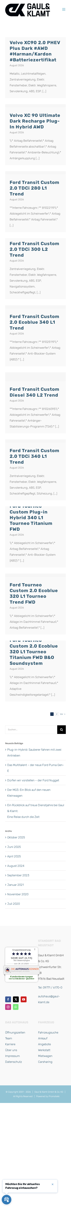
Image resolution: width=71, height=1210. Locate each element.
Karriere (10, 1044)
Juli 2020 (13, 903)
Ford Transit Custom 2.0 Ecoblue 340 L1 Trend (34, 322)
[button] (6, 1200)
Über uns (11, 1050)
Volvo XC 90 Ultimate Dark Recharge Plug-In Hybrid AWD (35, 121)
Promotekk (54, 1096)
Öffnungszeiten (15, 1032)
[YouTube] (24, 999)
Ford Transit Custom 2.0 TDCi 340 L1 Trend (34, 456)
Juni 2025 (14, 847)
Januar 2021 (15, 884)
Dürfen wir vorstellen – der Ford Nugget (33, 780)
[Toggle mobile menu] (64, 9)
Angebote (44, 1044)
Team (8, 1038)
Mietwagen (45, 1056)
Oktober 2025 (16, 837)
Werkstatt (44, 1050)
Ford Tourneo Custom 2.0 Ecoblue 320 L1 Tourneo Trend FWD (34, 593)
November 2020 (17, 894)
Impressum (12, 1056)
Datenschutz (13, 1061)
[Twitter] (16, 999)
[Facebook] (8, 999)
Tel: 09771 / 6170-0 (50, 987)
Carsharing (45, 1061)
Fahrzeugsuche (48, 1032)
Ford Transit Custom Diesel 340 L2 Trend (34, 392)
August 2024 (15, 866)
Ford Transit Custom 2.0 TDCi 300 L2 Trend (34, 249)
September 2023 (18, 875)
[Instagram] (8, 1007)
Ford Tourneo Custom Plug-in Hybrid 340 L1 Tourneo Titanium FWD (31, 517)
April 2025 (14, 856)
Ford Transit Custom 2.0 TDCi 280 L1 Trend (34, 188)
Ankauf (42, 1038)
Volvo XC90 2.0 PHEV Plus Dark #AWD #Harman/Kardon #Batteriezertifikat (35, 51)
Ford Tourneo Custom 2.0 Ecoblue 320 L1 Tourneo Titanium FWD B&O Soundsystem (34, 651)
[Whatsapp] (15, 1007)
